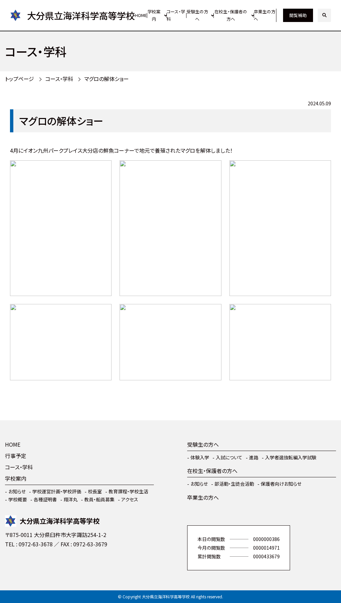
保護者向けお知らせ (281, 483)
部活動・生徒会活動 (234, 483)
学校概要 (17, 499)
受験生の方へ (197, 15)
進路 (253, 457)
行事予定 (15, 456)
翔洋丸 (71, 499)
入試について (229, 457)
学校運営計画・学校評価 (56, 491)
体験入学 (199, 457)
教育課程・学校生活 (128, 491)
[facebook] (11, 563)
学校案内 (154, 15)
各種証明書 (45, 499)
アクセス (129, 499)
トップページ (19, 79)
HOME (141, 15)
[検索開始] (324, 15)
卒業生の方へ (264, 15)
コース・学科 (176, 15)
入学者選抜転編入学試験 (290, 457)
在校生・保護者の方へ (230, 15)
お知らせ (17, 491)
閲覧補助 (298, 15)
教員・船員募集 (99, 499)
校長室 (95, 491)
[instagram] (31, 563)
